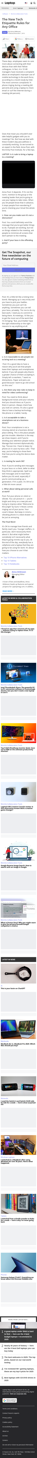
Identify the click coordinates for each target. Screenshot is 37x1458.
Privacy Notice (29, 278)
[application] (18, 172)
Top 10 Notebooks (11, 564)
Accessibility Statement (10, 1427)
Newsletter (31, 39)
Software (5, 14)
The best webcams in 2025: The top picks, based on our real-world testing (19, 1360)
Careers (5, 1440)
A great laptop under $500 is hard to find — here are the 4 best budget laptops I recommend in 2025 (19, 1335)
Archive (5, 1436)
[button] (2, 3)
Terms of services (26, 276)
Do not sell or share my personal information (17, 1445)
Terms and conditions (9, 1409)
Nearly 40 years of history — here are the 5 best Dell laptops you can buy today (19, 1348)
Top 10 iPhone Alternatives (15, 557)
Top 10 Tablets (10, 560)
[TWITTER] (13, 577)
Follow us (20, 39)
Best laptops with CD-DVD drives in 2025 (19, 1379)
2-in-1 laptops (18, 8)
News (5, 32)
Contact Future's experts (10, 1413)
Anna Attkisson (15, 31)
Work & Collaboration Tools (19, 14)
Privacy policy (7, 1418)
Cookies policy (7, 1422)
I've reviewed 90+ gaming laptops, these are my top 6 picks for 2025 (19, 1370)
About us (5, 1431)
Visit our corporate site (18, 1394)
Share (7, 39)
